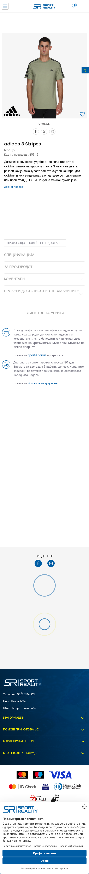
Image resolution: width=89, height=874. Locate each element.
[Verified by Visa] (45, 786)
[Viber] (52, 131)
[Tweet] (44, 131)
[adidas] (12, 111)
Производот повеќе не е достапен (35, 243)
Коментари (14, 279)
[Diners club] (67, 786)
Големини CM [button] (45, 203)
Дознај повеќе (13, 187)
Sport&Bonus (37, 355)
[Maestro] (38, 775)
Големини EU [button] (11, 203)
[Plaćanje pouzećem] (55, 798)
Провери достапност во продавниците (41, 291)
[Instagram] (51, 563)
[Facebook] (36, 131)
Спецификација (19, 255)
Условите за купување (43, 383)
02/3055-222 (26, 694)
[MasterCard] (22, 775)
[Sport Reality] (44, 7)
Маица (9, 150)
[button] (83, 114)
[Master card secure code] (22, 786)
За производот (18, 267)
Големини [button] (28, 203)
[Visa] (60, 775)
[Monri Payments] (37, 798)
